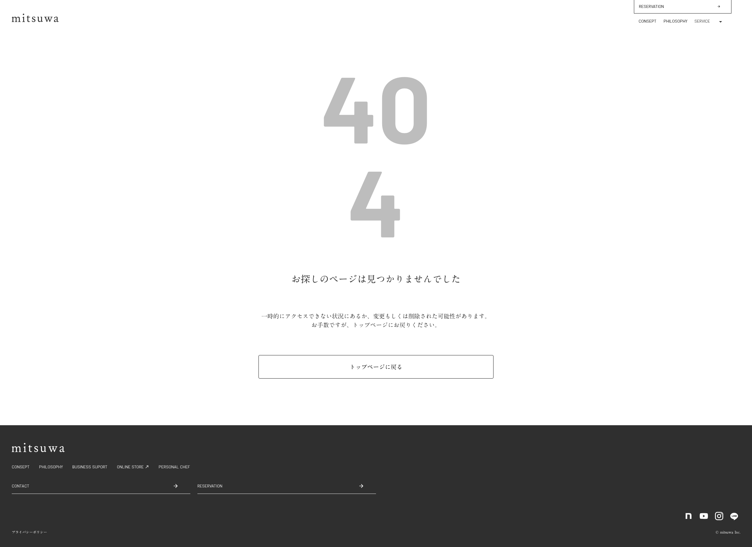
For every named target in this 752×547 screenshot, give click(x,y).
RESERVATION (651, 6)
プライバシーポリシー (29, 532)
